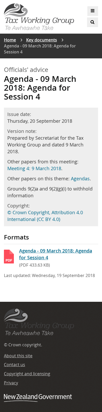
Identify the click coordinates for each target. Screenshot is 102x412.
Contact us (14, 364)
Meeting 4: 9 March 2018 (34, 168)
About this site (18, 356)
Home (10, 40)
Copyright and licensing (27, 374)
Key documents (41, 40)
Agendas (80, 178)
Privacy (11, 383)
